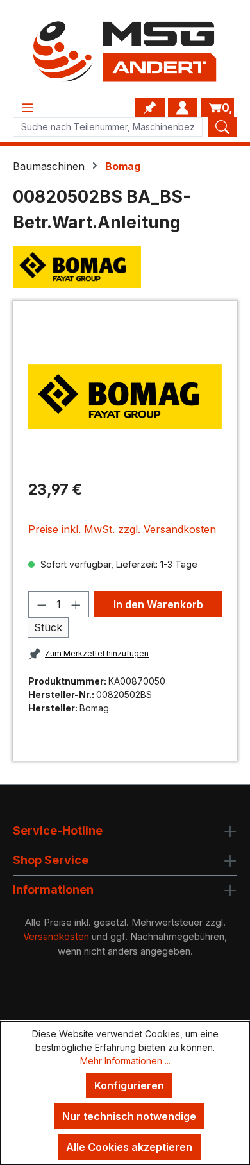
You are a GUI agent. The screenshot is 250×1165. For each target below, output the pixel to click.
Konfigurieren (129, 1085)
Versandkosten (56, 936)
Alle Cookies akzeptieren (129, 1147)
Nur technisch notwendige (129, 1116)
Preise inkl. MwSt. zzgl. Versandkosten (122, 529)
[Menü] (27, 107)
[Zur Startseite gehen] (125, 51)
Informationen (53, 889)
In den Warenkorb (158, 604)
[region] (125, 396)
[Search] (222, 127)
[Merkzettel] (150, 107)
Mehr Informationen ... (125, 1060)
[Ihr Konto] (182, 107)
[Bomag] (125, 267)
